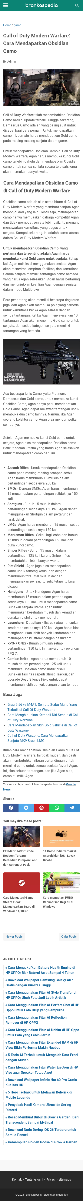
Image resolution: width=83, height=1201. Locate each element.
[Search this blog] (77, 5)
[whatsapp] (56, 808)
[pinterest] (41, 808)
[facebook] (11, 808)
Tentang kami (34, 1179)
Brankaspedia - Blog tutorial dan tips (47, 1194)
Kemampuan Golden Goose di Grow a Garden (42, 1142)
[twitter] (26, 808)
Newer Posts (14, 936)
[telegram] (72, 808)
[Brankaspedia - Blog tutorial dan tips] (42, 5)
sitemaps (65, 1179)
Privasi (50, 1179)
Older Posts (69, 936)
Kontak (17, 1179)
